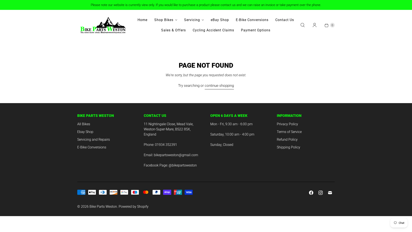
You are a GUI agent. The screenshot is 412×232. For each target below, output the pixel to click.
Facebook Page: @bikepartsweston (170, 165)
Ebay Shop (85, 132)
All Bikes (83, 124)
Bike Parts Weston (103, 207)
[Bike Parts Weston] (103, 25)
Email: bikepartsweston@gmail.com (171, 155)
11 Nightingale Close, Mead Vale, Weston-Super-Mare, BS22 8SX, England (168, 129)
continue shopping (219, 85)
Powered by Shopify (133, 207)
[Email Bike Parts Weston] (330, 193)
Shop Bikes (163, 20)
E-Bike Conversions (252, 20)
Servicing (192, 20)
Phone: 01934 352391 (160, 145)
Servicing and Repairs (93, 139)
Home (142, 20)
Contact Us (284, 20)
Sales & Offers (173, 30)
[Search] (303, 25)
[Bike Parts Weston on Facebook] (311, 193)
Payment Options (255, 30)
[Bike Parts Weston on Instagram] (320, 193)
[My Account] (315, 25)
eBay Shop (220, 20)
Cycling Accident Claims (213, 30)
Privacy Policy (287, 124)
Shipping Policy (288, 147)
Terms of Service (289, 132)
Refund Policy (287, 139)
